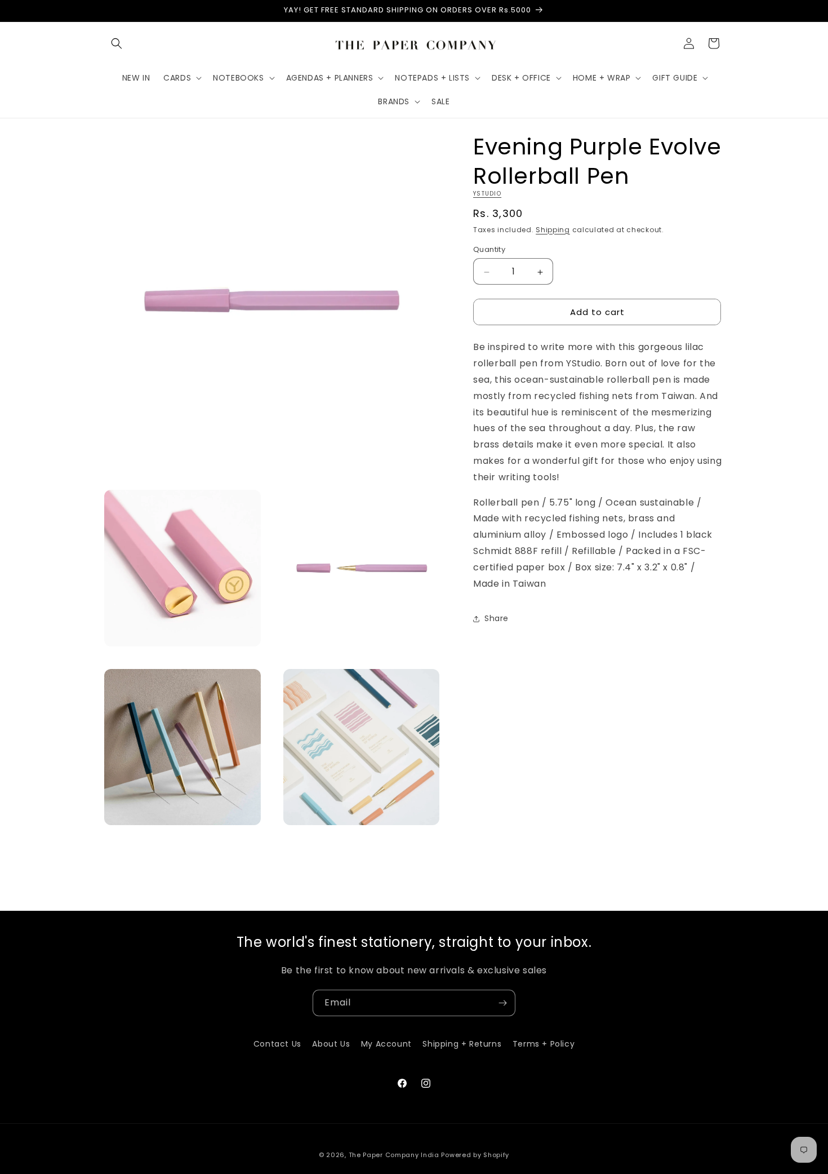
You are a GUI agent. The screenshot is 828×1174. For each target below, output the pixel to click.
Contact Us (277, 1043)
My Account (386, 1043)
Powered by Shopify (475, 1154)
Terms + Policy (544, 1043)
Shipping (553, 229)
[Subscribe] (502, 1003)
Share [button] (496, 618)
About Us (331, 1043)
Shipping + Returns (461, 1043)
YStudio (487, 193)
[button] (116, 43)
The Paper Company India (394, 1154)
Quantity (489, 250)
